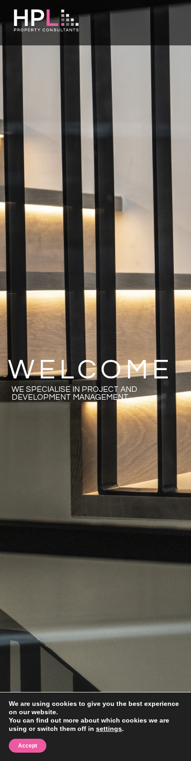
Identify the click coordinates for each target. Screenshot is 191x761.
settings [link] (109, 728)
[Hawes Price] (46, 18)
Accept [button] (27, 745)
